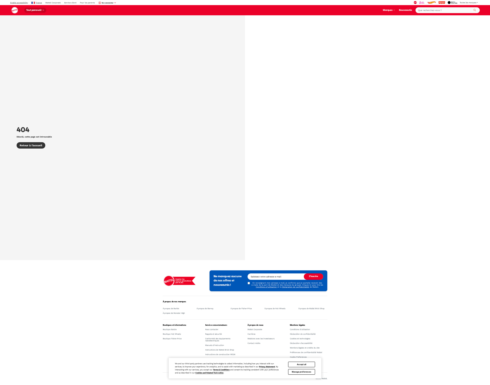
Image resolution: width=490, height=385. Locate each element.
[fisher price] (442, 2)
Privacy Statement (267, 367)
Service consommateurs (216, 325)
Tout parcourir (34, 10)
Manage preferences (301, 372)
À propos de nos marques (174, 302)
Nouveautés (405, 10)
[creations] (453, 2)
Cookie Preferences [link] (298, 357)
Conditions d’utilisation (266, 287)
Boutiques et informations (174, 325)
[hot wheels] (431, 2)
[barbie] (422, 2)
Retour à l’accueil (31, 145)
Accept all (301, 364)
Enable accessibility (19, 3)
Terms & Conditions (221, 370)
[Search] (474, 10)
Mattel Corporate (53, 3)
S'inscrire (313, 276)
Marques (388, 10)
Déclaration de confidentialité (295, 287)
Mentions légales (297, 325)
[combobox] (447, 10)
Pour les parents (87, 3)
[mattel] (415, 2)
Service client (70, 3)
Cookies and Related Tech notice (209, 373)
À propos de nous (255, 325)
